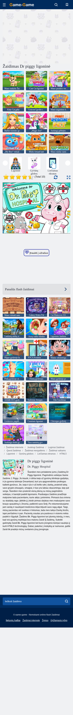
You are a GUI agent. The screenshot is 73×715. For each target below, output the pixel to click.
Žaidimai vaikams (57, 450)
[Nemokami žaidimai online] (21, 4)
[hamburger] (4, 4)
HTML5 (63, 454)
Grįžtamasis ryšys (58, 620)
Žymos (45, 620)
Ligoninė (10, 454)
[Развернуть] (68, 177)
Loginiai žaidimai (55, 447)
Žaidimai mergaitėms (34, 450)
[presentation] (5, 163)
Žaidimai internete (14, 447)
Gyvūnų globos (25, 454)
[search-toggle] (56, 4)
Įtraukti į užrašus (38, 252)
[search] (66, 601)
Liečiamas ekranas (46, 454)
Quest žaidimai (13, 450)
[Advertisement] (32, 36)
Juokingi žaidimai (35, 447)
